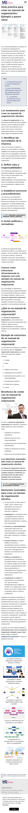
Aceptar (14, 809)
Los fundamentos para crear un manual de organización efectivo (13, 84)
